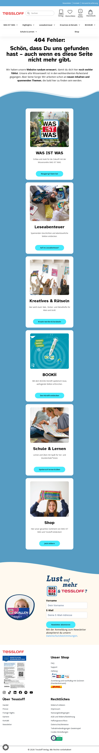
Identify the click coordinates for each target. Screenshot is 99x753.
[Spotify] (25, 692)
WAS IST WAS (9, 25)
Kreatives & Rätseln (68, 25)
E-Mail (49, 610)
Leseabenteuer (45, 25)
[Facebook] (20, 692)
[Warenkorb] (90, 12)
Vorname (51, 600)
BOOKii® (89, 25)
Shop (77, 31)
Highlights (27, 25)
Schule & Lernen (27, 31)
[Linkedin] (15, 692)
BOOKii (49, 374)
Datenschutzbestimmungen (61, 635)
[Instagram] (4, 692)
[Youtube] (31, 692)
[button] (5, 747)
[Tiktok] (9, 692)
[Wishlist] (70, 12)
